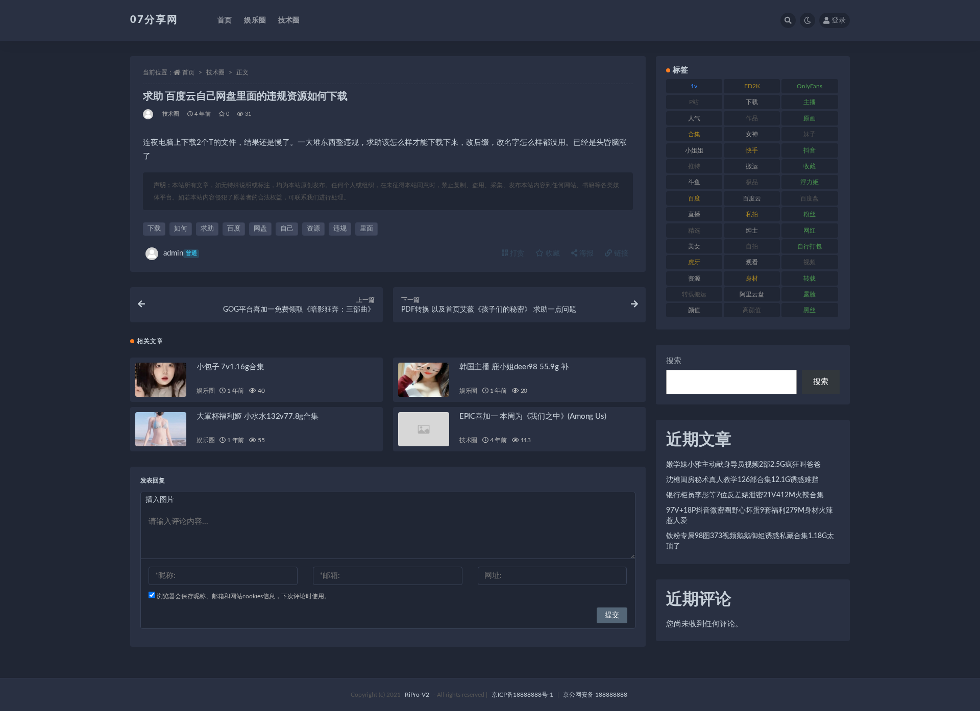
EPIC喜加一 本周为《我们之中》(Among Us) (532, 416)
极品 (752, 182)
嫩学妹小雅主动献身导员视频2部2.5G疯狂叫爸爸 (743, 464)
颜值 (694, 310)
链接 (620, 253)
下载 (154, 228)
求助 (207, 228)
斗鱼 (694, 182)
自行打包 (809, 246)
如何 (180, 228)
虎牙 (694, 262)
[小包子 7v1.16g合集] (160, 380)
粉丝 (809, 214)
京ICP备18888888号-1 (522, 695)
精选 (694, 230)
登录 (838, 20)
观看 (752, 262)
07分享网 (154, 20)
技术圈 (289, 20)
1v (694, 86)
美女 (694, 246)
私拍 (752, 214)
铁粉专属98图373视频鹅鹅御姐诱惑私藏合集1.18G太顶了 (750, 541)
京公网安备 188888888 (595, 695)
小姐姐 (694, 150)
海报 (585, 253)
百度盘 (809, 198)
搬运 (752, 166)
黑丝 (809, 310)
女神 (752, 134)
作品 (752, 118)
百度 (233, 228)
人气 (694, 118)
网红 (809, 230)
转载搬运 (694, 294)
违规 (340, 228)
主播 (809, 102)
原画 (809, 118)
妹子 (809, 134)
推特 (694, 166)
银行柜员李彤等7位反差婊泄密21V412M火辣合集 (745, 495)
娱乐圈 (255, 20)
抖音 (809, 150)
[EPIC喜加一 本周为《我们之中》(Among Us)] (423, 429)
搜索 (673, 361)
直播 (694, 214)
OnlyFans (809, 86)
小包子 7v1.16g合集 (230, 367)
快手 (752, 150)
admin (180, 253)
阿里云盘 (752, 294)
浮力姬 (809, 182)
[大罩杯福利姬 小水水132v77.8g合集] (160, 429)
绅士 (752, 230)
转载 (809, 278)
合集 (694, 134)
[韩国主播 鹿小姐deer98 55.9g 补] (423, 380)
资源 (313, 228)
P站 (694, 102)
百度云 (752, 198)
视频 (809, 262)
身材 (752, 278)
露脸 (809, 294)
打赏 (516, 253)
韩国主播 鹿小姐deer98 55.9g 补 (514, 367)
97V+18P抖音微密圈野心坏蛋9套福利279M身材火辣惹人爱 (749, 515)
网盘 (260, 228)
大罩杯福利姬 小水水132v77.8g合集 (257, 416)
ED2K (752, 86)
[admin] (149, 114)
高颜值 (752, 310)
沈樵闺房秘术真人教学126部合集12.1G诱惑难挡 (742, 480)
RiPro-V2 (417, 695)
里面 (366, 228)
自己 (286, 228)
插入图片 (159, 499)
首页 (224, 20)
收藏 (552, 253)
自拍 (752, 246)
